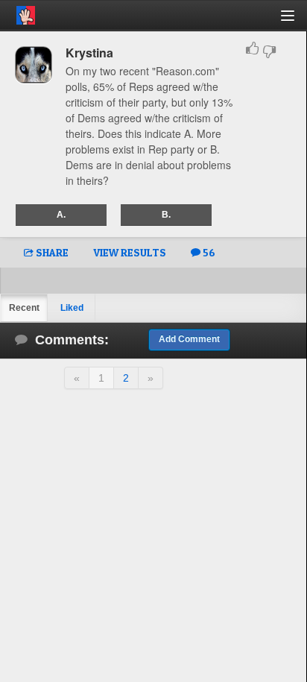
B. (166, 214)
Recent (24, 308)
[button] (296, 21)
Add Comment (189, 339)
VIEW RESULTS (129, 252)
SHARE (51, 252)
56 (207, 252)
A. (61, 214)
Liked (71, 308)
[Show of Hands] (17, 13)
